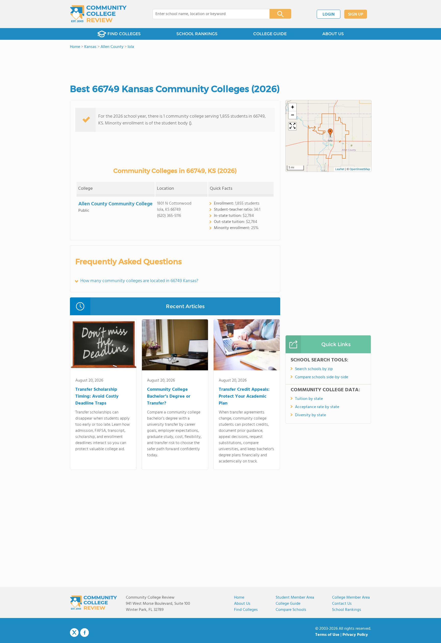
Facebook (84, 632)
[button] (330, 133)
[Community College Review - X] (74, 632)
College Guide (288, 604)
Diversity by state (310, 415)
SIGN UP (355, 14)
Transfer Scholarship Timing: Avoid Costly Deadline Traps (97, 396)
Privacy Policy (355, 635)
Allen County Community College (115, 204)
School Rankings (346, 610)
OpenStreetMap (360, 169)
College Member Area (351, 598)
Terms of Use (327, 635)
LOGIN (329, 14)
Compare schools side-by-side (321, 377)
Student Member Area (295, 598)
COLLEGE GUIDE (270, 33)
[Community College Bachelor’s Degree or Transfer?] (175, 345)
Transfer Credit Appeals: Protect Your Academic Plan (244, 396)
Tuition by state (309, 399)
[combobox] (208, 14)
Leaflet (339, 169)
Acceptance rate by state (317, 407)
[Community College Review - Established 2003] (98, 14)
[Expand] (292, 126)
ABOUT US (333, 33)
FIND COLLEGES (124, 33)
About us (242, 604)
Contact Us (342, 604)
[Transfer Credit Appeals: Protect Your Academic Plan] (247, 345)
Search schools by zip (314, 369)
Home (239, 598)
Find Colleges (246, 610)
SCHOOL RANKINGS (196, 33)
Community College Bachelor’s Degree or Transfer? (168, 396)
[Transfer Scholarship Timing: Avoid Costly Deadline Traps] (103, 345)
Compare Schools (291, 610)
